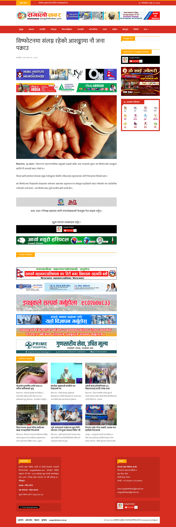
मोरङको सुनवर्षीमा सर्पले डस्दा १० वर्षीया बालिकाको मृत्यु (29, 387)
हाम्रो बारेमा (29, 520)
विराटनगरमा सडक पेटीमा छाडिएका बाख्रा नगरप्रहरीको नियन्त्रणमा (30, 429)
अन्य (145, 29)
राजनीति (42, 29)
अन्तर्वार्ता (80, 29)
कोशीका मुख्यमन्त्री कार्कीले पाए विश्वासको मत (53, 2)
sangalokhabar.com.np (57, 520)
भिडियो (136, 29)
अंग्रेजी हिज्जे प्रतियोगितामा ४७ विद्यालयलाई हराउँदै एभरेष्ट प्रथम (97, 387)
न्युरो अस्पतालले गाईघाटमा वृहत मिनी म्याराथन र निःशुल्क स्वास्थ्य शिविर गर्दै (65, 429)
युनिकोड (44, 520)
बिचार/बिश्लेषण (67, 29)
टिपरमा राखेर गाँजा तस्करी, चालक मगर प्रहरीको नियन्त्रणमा (100, 429)
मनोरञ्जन (53, 29)
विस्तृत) (22, 480)
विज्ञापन (36, 520)
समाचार (31, 29)
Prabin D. (155, 520)
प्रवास (105, 29)
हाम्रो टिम (20, 520)
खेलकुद (125, 29)
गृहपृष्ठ (21, 29)
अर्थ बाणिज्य (93, 29)
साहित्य (114, 29)
